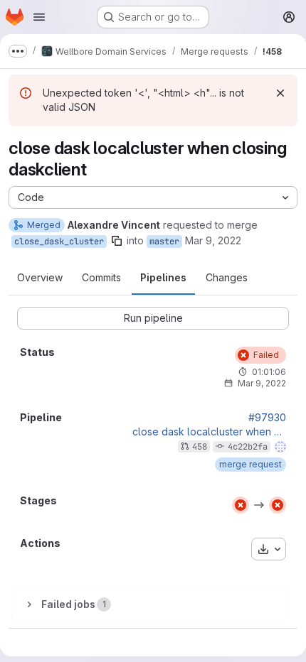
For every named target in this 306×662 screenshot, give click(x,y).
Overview (40, 277)
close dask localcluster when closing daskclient (209, 432)
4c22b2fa (248, 446)
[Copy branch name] (116, 240)
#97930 (267, 417)
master (164, 241)
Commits (101, 277)
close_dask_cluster (59, 241)
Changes (227, 277)
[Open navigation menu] (39, 17)
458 (199, 446)
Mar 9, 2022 (213, 240)
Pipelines (163, 277)
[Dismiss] (280, 93)
